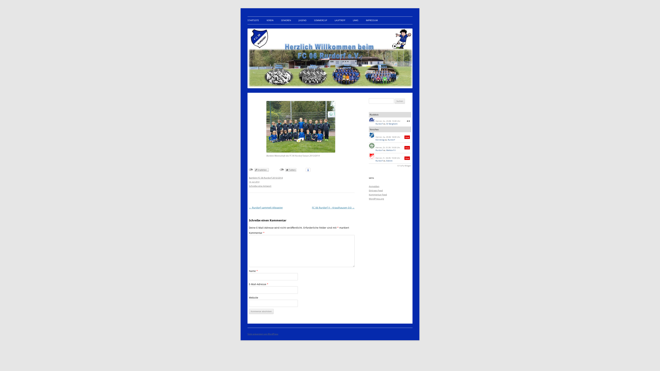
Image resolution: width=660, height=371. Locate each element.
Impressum (372, 20)
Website (253, 297)
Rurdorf (379, 123)
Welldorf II (390, 150)
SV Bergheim (392, 123)
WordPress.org (376, 198)
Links (355, 20)
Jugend (302, 20)
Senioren (286, 20)
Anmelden (374, 186)
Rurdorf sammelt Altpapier (266, 207)
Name (253, 271)
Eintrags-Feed (376, 190)
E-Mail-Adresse (258, 284)
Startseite (253, 20)
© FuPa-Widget (404, 165)
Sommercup (320, 20)
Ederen (389, 160)
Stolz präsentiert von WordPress (263, 334)
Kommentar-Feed (378, 194)
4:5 (408, 121)
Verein (270, 20)
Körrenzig (380, 139)
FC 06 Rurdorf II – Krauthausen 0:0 (333, 207)
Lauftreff (340, 20)
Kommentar (257, 232)
